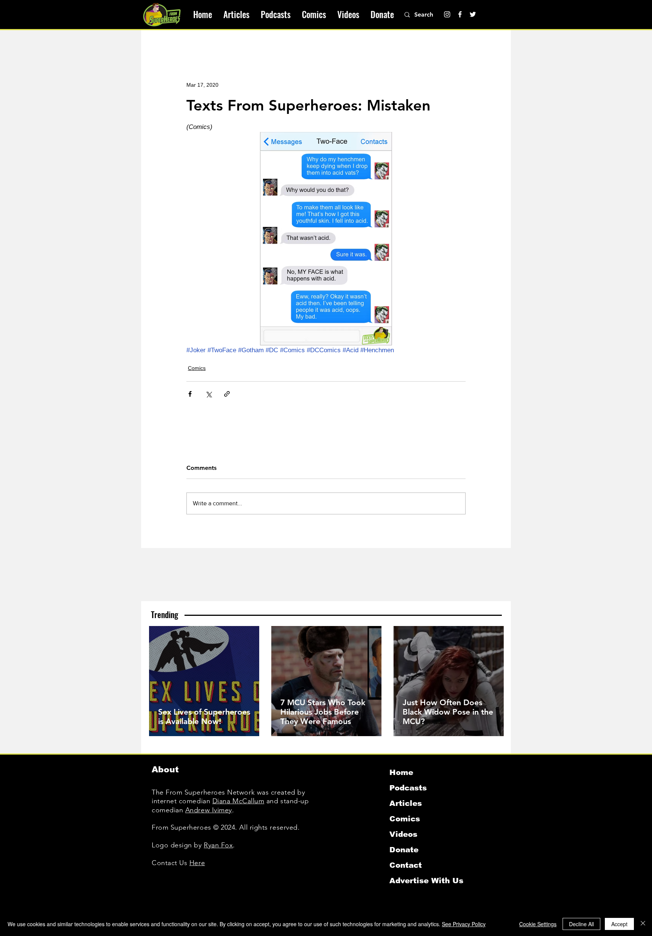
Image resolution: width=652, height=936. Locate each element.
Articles (405, 803)
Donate (403, 849)
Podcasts (408, 788)
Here (197, 863)
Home (401, 772)
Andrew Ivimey (208, 810)
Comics (197, 368)
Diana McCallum (238, 801)
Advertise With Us (426, 880)
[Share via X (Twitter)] (208, 393)
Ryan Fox (218, 845)
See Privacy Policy (464, 924)
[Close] (642, 924)
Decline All (581, 924)
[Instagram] (447, 14)
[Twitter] (473, 14)
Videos (403, 834)
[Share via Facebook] (190, 393)
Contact (405, 865)
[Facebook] (460, 14)
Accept (619, 924)
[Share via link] (227, 393)
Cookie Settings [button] (538, 924)
